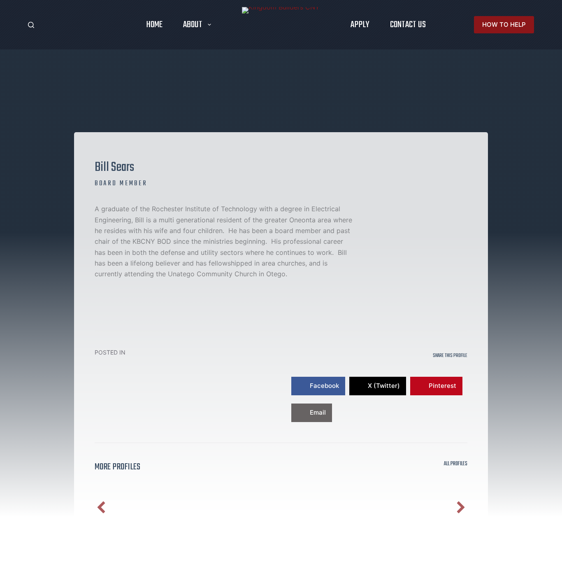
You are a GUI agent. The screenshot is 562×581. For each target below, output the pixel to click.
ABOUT (192, 24)
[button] (101, 507)
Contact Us (408, 24)
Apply (360, 24)
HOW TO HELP (504, 24)
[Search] (31, 25)
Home (154, 24)
